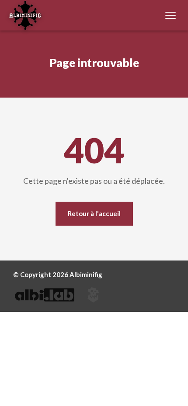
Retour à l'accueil (94, 213)
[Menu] (170, 15)
